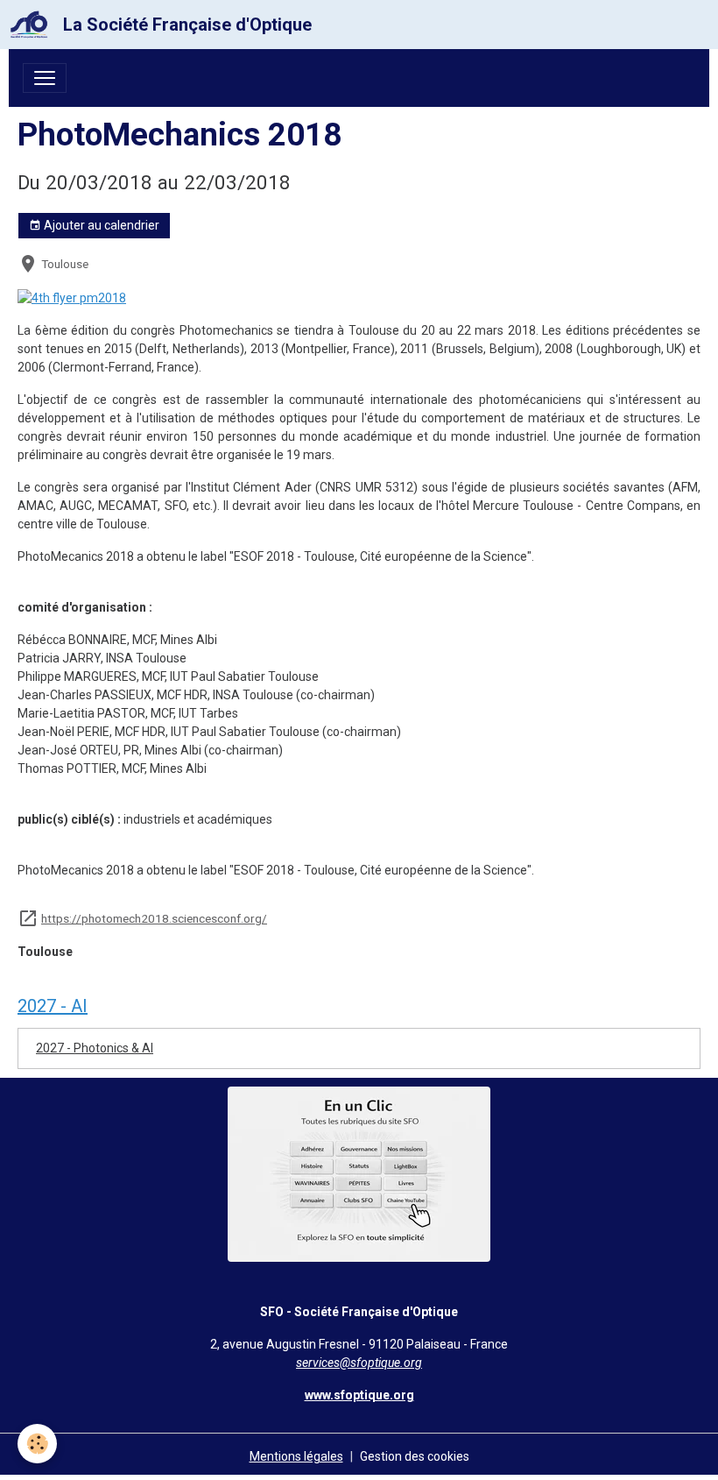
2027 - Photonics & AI (94, 1048)
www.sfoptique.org (359, 1395)
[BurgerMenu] (45, 78)
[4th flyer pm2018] (72, 297)
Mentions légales (296, 1456)
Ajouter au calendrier (100, 225)
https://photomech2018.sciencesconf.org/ (154, 918)
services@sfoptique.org (359, 1363)
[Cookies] (37, 1443)
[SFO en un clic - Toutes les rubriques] (359, 1173)
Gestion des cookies (414, 1456)
